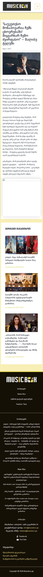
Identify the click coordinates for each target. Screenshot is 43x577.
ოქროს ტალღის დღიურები (21, 399)
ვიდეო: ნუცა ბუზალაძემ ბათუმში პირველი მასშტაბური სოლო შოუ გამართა (20, 260)
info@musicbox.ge (31, 528)
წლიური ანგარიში (10, 556)
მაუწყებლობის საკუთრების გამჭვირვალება (20, 559)
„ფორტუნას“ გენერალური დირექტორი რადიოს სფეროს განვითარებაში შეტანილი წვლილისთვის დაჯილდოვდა (22, 477)
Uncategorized (10, 267)
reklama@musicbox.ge (28, 531)
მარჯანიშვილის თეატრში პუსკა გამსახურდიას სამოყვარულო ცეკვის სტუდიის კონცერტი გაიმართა (21, 508)
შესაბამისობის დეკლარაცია (14, 553)
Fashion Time (21, 404)
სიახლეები (21, 389)
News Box (22, 394)
